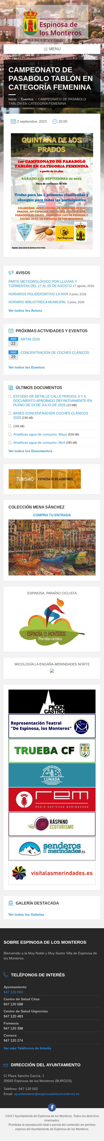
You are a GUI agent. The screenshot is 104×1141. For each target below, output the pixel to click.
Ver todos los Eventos (26, 367)
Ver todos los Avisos (25, 310)
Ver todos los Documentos (30, 451)
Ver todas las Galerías (26, 914)
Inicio (12, 99)
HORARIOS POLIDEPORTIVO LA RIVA (38, 294)
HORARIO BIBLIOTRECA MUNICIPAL (37, 302)
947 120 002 (13, 992)
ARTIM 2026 (30, 339)
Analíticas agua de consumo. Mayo (40, 434)
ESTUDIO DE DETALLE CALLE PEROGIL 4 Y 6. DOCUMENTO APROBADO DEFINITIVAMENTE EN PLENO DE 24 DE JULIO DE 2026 (52, 400)
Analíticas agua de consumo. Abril (39, 442)
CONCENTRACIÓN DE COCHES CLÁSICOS (55, 352)
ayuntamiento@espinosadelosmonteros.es (46, 1094)
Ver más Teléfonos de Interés (27, 1048)
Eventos (27, 99)
